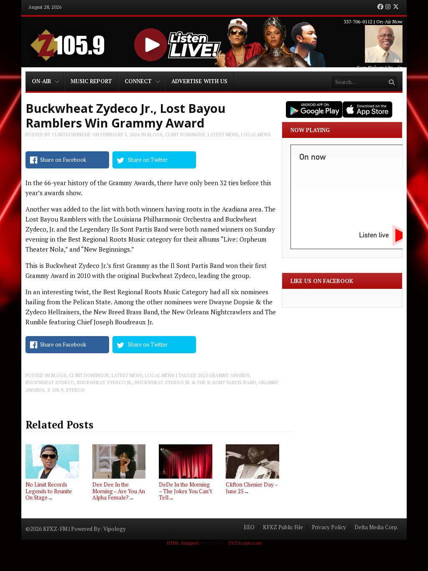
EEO (249, 527)
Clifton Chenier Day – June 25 (252, 488)
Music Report (91, 81)
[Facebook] (380, 7)
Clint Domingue (185, 135)
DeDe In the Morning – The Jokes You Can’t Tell (185, 491)
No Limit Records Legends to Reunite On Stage (48, 491)
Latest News (223, 135)
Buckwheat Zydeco (49, 382)
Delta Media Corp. (376, 527)
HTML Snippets (183, 543)
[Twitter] (396, 7)
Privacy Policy (329, 527)
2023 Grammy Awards (224, 375)
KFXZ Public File (283, 527)
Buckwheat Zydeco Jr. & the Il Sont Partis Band (195, 382)
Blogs (155, 135)
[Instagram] (387, 7)
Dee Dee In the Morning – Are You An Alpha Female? (118, 491)
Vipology (114, 529)
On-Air (41, 81)
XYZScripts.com (245, 543)
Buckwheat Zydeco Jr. (104, 382)
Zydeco (75, 390)
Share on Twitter (148, 159)
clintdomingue (71, 135)
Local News (256, 135)
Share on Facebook (63, 159)
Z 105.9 (55, 390)
